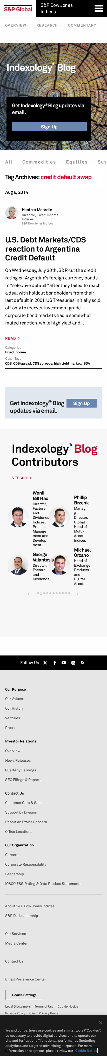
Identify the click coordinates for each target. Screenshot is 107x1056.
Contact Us (14, 961)
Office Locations (18, 831)
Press (10, 728)
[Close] (100, 1022)
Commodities (39, 162)
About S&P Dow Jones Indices (30, 906)
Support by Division (21, 812)
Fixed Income (15, 352)
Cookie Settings (24, 995)
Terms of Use (44, 1006)
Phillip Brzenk (81, 500)
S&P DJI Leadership (21, 916)
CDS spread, (22, 363)
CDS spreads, (43, 363)
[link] (45, 663)
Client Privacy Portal (44, 1013)
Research (47, 25)
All (8, 162)
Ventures (12, 718)
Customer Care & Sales (24, 803)
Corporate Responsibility (25, 864)
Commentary (82, 25)
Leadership (14, 874)
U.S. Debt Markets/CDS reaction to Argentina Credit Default (45, 248)
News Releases (18, 760)
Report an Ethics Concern (26, 822)
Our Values (14, 699)
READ (10, 338)
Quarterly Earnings (20, 770)
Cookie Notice (68, 1006)
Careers (11, 855)
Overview (15, 25)
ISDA (86, 363)
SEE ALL (21, 478)
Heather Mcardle (37, 209)
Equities (77, 162)
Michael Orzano (82, 552)
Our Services (15, 934)
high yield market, (68, 363)
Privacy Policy (15, 1013)
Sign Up (49, 126)
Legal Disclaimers (18, 1006)
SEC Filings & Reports (23, 780)
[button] (29, 593)
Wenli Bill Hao (40, 495)
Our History (14, 708)
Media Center (16, 943)
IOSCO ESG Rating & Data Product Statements (43, 884)
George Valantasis (43, 557)
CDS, (8, 363)
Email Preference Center (25, 979)
